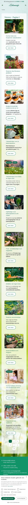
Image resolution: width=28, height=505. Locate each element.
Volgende (21, 441)
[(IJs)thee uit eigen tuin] (14, 274)
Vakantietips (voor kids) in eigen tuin (13, 177)
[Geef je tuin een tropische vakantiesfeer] (14, 26)
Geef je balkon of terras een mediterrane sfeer (13, 386)
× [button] (26, 477)
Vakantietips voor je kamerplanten (12, 142)
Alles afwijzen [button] (21, 498)
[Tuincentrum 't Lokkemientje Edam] (14, 5)
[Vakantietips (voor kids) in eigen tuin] (14, 167)
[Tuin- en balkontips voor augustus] (14, 239)
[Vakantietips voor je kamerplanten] (14, 132)
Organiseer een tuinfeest (11, 422)
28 (14, 448)
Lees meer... (11, 48)
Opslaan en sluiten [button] (8, 498)
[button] (14, 502)
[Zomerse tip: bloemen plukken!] (14, 61)
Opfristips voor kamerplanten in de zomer (12, 213)
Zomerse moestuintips (13, 317)
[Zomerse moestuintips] (14, 308)
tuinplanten (9, 22)
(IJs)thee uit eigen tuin (13, 284)
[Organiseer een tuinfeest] (14, 411)
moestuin (9, 162)
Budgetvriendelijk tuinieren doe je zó (12, 107)
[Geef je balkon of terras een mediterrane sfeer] (14, 376)
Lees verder (10, 486)
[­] (2, 5)
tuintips (8, 57)
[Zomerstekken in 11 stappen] (14, 341)
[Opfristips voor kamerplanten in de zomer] (14, 202)
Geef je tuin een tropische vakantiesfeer (13, 37)
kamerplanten (10, 127)
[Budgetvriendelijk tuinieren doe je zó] (14, 96)
